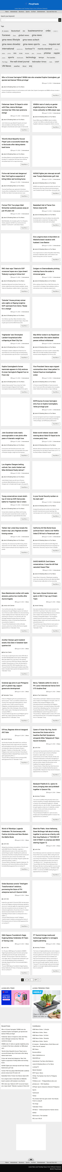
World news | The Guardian (39, 1115)
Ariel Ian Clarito (7, 652)
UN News (6, 66)
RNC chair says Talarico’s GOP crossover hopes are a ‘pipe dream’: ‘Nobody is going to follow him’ (15, 271)
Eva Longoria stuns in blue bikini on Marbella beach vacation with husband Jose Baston (46, 239)
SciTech (33, 11)
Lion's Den (37, 747)
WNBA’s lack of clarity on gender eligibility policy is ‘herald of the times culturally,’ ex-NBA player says (46, 107)
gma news (37, 35)
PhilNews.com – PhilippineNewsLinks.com (44, 1081)
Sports (28, 11)
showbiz (3, 57)
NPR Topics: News (37, 1073)
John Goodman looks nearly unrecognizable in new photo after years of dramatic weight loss (14, 435)
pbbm (33, 53)
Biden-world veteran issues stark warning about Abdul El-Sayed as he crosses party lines (46, 435)
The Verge (4, 62)
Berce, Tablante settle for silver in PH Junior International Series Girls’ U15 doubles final (46, 685)
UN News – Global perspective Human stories (45, 1109)
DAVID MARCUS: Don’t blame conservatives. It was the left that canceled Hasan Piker (45, 564)
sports (11, 57)
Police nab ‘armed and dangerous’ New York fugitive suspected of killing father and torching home (14, 176)
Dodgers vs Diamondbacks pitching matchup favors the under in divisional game (46, 271)
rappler (57, 53)
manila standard (45, 49)
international (8, 48)
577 (35, 980)
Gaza (14, 35)
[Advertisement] (46, 148)
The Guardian (51, 57)
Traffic (50, 62)
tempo (41, 57)
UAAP (57, 62)
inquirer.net (54, 44)
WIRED (34, 1112)
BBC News (35, 1049)
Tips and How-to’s (52, 11)
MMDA (3, 53)
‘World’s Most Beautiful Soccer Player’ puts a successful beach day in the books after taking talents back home (14, 1053)
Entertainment (41, 11)
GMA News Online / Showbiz (40, 1038)
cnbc (48, 30)
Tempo (34, 1096)
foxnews (6, 35)
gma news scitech (31, 39)
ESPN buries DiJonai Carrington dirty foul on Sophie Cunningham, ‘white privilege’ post (45, 404)
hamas (44, 44)
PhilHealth (39, 53)
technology (31, 57)
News (7, 11)
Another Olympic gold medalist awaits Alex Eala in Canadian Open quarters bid (14, 643)
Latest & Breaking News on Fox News (13, 87)
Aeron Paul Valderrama (40, 695)
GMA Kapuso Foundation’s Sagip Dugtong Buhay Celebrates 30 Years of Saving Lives (15, 938)
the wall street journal (19, 61)
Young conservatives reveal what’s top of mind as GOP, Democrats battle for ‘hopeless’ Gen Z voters (14, 499)
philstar (47, 53)
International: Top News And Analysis (42, 1061)
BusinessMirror (36, 1052)
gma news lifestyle (11, 39)
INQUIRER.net (36, 1058)
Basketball (15, 31)
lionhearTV (30, 49)
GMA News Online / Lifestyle (40, 1029)
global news (23, 35)
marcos (56, 49)
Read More (56, 95)
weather (17, 66)
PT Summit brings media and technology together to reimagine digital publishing (45, 938)
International (13, 11)
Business (21, 11)
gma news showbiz (11, 44)
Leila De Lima (19, 49)
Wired (24, 66)
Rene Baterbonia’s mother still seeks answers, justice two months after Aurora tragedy (15, 596)
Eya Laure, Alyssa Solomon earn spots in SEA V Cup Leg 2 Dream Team (45, 596)
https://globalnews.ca (38, 1055)
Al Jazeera (5, 31)
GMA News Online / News (39, 1032)
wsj (30, 66)
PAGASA (27, 53)
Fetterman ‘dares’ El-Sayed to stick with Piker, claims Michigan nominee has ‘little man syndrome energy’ (14, 1039)
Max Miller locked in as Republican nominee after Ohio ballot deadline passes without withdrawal (46, 337)
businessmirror (35, 30)
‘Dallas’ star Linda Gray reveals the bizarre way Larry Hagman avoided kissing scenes (15, 531)
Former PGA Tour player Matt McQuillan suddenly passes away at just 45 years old (15, 208)
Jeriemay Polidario (39, 796)
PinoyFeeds (34, 4)
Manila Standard (36, 1070)
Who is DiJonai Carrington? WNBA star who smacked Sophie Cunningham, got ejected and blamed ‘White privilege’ (14, 1032)
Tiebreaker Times (8, 695)
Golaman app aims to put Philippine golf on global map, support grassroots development (15, 685)
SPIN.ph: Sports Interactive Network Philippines (45, 1087)
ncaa (20, 53)
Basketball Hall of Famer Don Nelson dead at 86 (15, 1076)
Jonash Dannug (38, 605)
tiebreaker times (39, 62)
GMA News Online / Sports (40, 1041)
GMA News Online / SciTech (40, 1035)
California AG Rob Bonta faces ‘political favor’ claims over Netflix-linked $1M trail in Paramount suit (46, 531)
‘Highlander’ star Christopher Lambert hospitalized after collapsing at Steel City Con (12, 337)
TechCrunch (20, 57)
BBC (24, 31)
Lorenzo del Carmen (8, 605)
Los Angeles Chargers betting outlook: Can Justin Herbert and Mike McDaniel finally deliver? (13, 467)
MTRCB (9, 53)
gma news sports (31, 44)
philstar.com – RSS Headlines (40, 1084)
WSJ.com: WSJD (37, 1118)
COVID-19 (55, 31)
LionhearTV (35, 1067)
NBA (14, 53)
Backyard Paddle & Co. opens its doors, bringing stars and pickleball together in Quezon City (46, 786)
